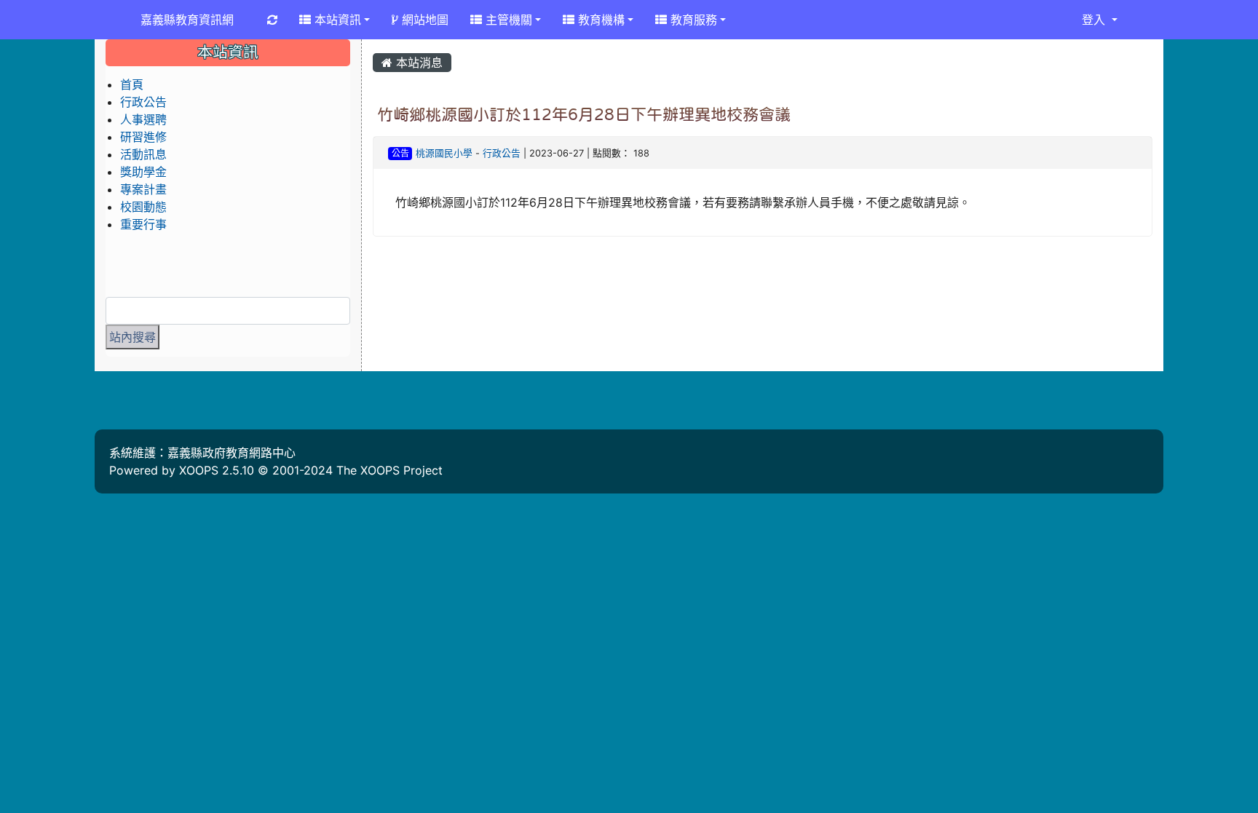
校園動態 (143, 206)
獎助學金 (143, 171)
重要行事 (143, 224)
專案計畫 (143, 189)
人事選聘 (143, 119)
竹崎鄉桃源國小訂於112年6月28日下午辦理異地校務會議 (584, 114)
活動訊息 (143, 154)
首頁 (131, 84)
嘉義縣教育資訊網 (187, 19)
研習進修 (143, 137)
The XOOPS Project (389, 470)
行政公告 (502, 153)
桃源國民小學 (444, 153)
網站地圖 (423, 19)
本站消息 (417, 62)
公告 (400, 153)
